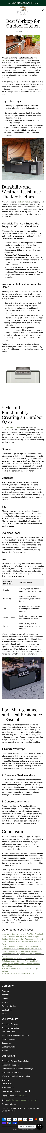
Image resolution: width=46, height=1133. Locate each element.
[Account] (38, 10)
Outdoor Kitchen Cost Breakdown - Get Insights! (22, 949)
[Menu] (2, 10)
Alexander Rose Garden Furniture (15, 1035)
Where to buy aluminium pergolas (16, 1076)
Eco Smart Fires (8, 1032)
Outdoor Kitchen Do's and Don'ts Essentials (20, 946)
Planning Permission (10, 1065)
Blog (4, 1014)
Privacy (5, 1002)
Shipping (5, 1080)
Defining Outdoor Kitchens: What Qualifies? (20, 961)
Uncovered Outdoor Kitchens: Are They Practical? (22, 934)
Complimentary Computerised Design (17, 1068)
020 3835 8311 (21, 1096)
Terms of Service (9, 1006)
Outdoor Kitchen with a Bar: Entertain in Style (20, 936)
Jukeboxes (6, 1043)
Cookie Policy (7, 1010)
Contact (5, 998)
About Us (5, 995)
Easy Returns (7, 1084)
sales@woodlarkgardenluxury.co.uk (22, 1100)
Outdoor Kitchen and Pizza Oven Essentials (20, 951)
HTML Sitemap (8, 1087)
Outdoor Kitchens (9, 1039)
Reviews (5, 991)
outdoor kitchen (13, 427)
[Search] (7, 10)
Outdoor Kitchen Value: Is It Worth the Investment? (22, 939)
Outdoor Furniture (9, 1047)
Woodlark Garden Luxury (25, 1130)
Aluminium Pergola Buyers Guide (15, 1061)
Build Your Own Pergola (11, 1072)
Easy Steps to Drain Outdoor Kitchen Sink (19, 959)
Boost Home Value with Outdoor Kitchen (18, 973)
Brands (5, 1050)
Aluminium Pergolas (10, 1024)
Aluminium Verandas (10, 1028)
